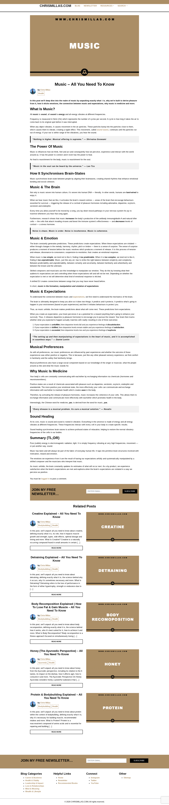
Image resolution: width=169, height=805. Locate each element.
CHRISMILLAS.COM (55, 6)
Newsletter (62, 780)
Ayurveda (42, 663)
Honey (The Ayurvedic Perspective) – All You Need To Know (56, 652)
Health (41, 93)
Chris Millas (45, 90)
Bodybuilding (44, 525)
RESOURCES (106, 6)
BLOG (77, 6)
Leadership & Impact (34, 783)
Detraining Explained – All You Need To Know (56, 559)
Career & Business (33, 778)
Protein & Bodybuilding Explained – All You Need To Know (56, 696)
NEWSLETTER (90, 6)
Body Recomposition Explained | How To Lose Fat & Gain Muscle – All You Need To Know (56, 607)
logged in (45, 479)
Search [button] (122, 6)
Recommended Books (68, 783)
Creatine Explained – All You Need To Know (56, 515)
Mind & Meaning (32, 789)
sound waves (103, 130)
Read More (56, 548)
